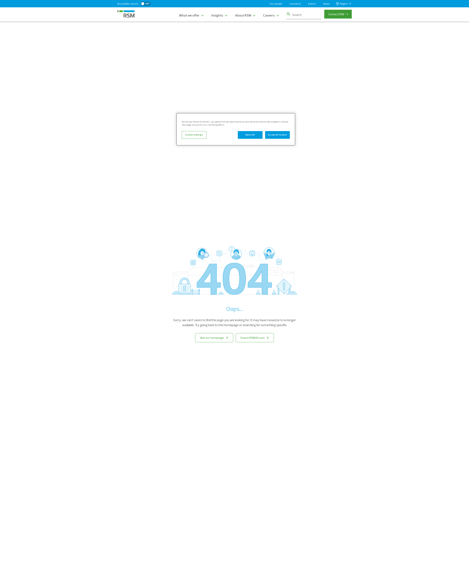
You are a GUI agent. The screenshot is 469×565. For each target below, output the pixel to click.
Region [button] (344, 3)
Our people (276, 3)
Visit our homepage (212, 338)
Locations (295, 3)
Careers (269, 15)
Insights (217, 15)
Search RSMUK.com (252, 338)
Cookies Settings (194, 135)
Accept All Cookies (277, 135)
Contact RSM (336, 14)
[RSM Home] (125, 14)
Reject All (250, 135)
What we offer (189, 15)
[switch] (146, 3)
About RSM (243, 15)
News (326, 3)
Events (312, 3)
